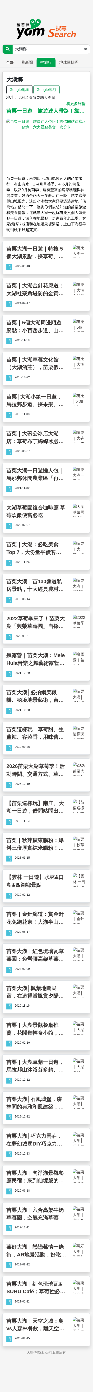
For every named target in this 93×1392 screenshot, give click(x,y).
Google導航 (46, 90)
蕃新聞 (27, 62)
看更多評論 (75, 104)
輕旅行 (46, 62)
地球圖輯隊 (68, 62)
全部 (10, 62)
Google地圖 (19, 90)
